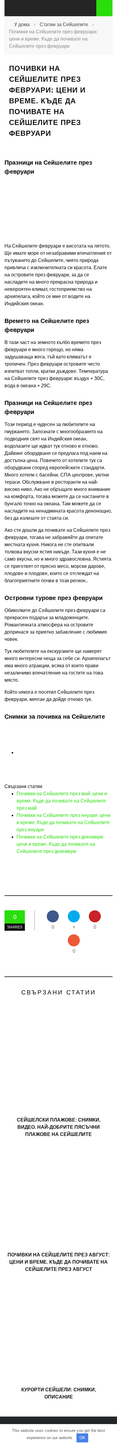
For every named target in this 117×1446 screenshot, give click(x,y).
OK (82, 1437)
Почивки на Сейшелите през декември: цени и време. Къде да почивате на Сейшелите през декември (60, 844)
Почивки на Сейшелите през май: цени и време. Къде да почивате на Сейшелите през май (61, 801)
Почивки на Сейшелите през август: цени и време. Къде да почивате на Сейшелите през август (59, 1262)
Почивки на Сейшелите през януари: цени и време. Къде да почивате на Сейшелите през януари (63, 822)
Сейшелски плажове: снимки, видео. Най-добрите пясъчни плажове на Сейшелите (58, 1127)
